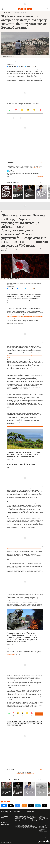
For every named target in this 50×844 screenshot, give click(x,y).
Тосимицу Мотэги (25, 721)
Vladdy (10, 170)
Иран (41, 723)
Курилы (16, 725)
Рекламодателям (30, 811)
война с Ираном (11, 654)
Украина (8, 725)
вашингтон (21, 725)
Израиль (12, 725)
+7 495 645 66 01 (4, 825)
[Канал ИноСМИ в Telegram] (38, 805)
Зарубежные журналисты (15, 811)
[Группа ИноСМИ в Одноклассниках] (24, 805)
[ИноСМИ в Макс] (4, 805)
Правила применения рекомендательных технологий (27, 812)
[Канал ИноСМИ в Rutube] (31, 805)
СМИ (28, 723)
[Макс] (9, 66)
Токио (38, 723)
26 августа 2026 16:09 (14, 211)
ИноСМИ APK (42, 812)
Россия (8, 12)
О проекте (24, 811)
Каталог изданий (4, 811)
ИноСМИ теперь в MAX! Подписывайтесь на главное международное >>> (24, 316)
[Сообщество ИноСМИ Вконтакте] (17, 805)
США (12, 721)
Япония (7, 211)
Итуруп (34, 723)
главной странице (36, 167)
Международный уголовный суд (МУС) (35, 721)
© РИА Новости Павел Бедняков (7, 278)
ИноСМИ (3, 12)
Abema (3, 211)
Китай (31, 723)
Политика (9, 721)
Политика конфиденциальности (8, 812)
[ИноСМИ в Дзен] (11, 805)
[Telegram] (28, 66)
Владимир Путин (10, 723)
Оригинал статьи (45, 211)
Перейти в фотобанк (16, 278)
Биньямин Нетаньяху (22, 723)
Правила (41, 162)
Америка (15, 723)
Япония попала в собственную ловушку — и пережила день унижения (24, 548)
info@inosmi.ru (4, 822)
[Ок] (34, 66)
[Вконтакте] (20, 66)
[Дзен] (14, 66)
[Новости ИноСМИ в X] (44, 805)
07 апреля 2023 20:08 (15, 12)
